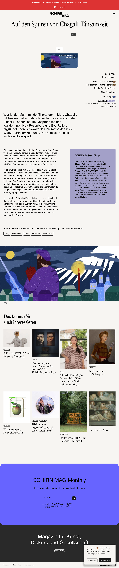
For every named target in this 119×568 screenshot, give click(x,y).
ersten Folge (15, 198)
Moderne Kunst (108, 106)
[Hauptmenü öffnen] (114, 13)
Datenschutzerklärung (52, 505)
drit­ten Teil (33, 207)
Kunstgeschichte (108, 103)
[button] (6, 234)
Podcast (102, 101)
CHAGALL (111, 101)
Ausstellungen (92, 103)
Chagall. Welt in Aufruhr (84, 164)
